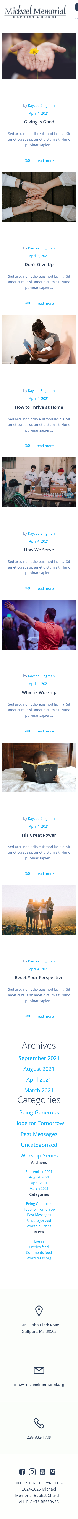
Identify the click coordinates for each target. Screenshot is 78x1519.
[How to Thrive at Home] (39, 339)
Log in (39, 1241)
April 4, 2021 (39, 113)
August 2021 (39, 1068)
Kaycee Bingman (41, 105)
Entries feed (39, 1247)
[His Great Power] (39, 767)
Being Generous (39, 1112)
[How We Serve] (39, 481)
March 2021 (39, 1090)
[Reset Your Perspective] (39, 909)
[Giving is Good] (39, 54)
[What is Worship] (39, 624)
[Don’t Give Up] (39, 196)
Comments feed (39, 1252)
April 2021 (39, 1079)
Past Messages (39, 1134)
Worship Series (39, 1155)
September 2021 (39, 1058)
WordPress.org (39, 1258)
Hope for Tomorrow (39, 1123)
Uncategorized (39, 1144)
